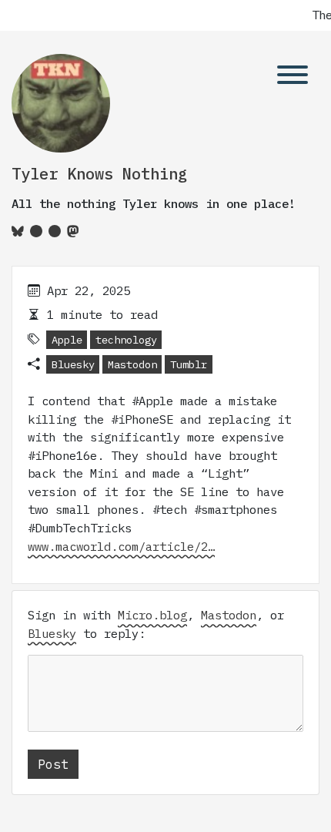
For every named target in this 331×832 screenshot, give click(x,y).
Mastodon (132, 364)
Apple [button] (67, 340)
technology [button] (126, 340)
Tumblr (188, 364)
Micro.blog (152, 614)
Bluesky (73, 364)
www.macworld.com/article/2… (121, 546)
